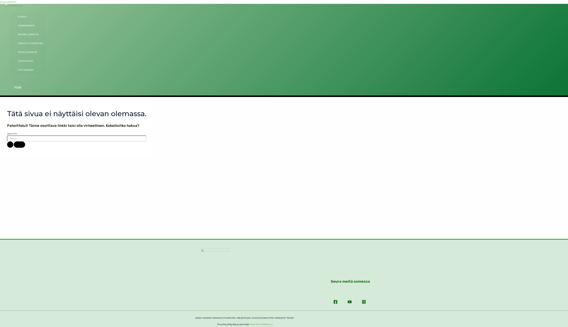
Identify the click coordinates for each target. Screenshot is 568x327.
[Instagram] (364, 304)
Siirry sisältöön (8, 1)
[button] (17, 87)
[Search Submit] (10, 144)
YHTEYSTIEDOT (25, 61)
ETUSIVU (22, 16)
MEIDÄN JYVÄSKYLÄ (28, 34)
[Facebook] (335, 304)
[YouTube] (350, 304)
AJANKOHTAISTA (26, 25)
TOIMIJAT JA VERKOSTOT (30, 43)
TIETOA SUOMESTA (27, 52)
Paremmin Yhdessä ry (260, 324)
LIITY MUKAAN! (26, 69)
